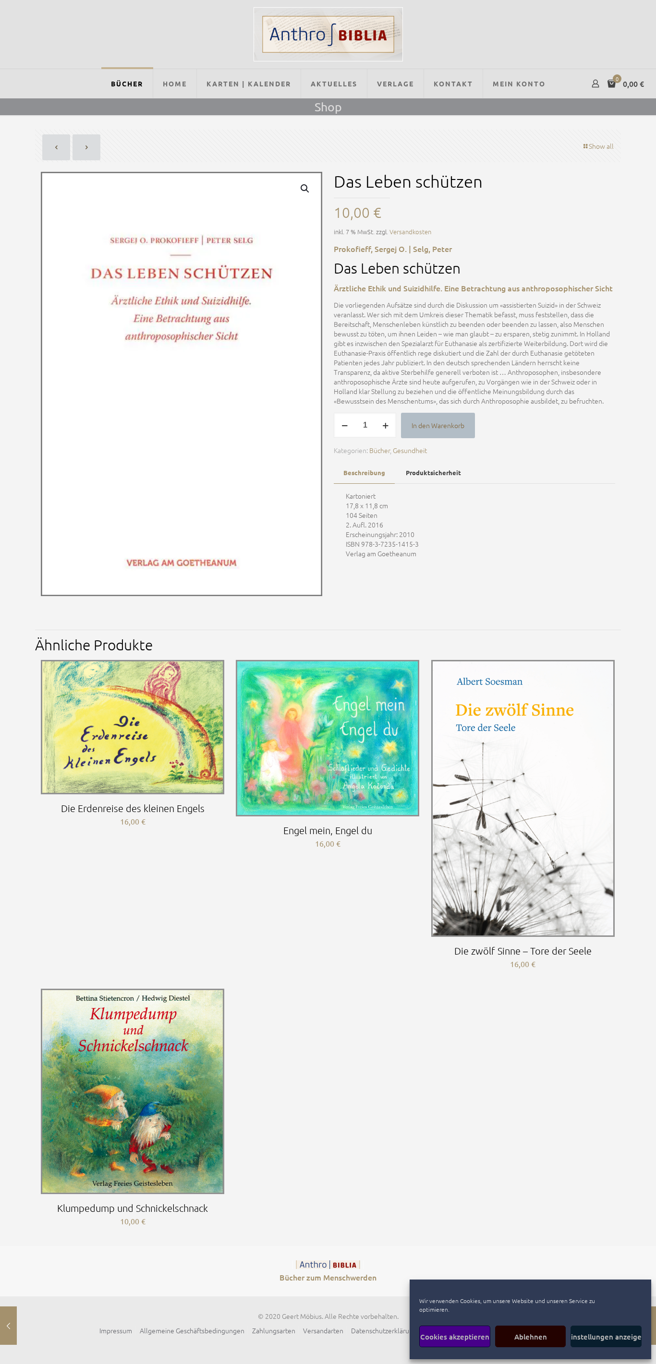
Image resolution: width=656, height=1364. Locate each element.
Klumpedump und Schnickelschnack (132, 1208)
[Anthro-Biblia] (328, 34)
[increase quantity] (385, 425)
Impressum (115, 1330)
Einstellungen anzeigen (606, 1336)
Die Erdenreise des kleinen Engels (133, 808)
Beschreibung (364, 472)
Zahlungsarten (273, 1330)
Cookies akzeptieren (454, 1336)
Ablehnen (530, 1336)
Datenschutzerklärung (384, 1330)
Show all (601, 146)
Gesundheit (410, 450)
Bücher (379, 450)
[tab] (364, 473)
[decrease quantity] (344, 425)
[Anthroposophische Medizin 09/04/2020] (8, 1325)
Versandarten (323, 1330)
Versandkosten (410, 231)
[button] (305, 188)
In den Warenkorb (438, 425)
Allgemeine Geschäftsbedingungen (192, 1330)
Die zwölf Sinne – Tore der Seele (523, 951)
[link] (328, 1264)
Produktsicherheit (433, 472)
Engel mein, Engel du (327, 830)
